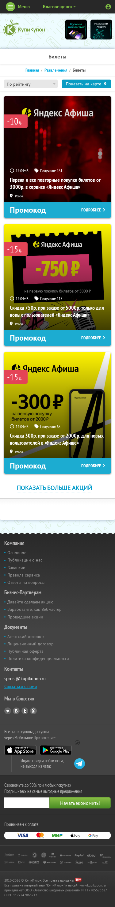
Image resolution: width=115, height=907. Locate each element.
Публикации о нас (24, 560)
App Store (20, 750)
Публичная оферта (25, 651)
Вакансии (16, 567)
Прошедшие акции (25, 617)
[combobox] (31, 84)
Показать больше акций (54, 487)
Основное (16, 552)
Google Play (56, 750)
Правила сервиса (23, 575)
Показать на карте (83, 84)
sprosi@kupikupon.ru (25, 678)
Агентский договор (25, 636)
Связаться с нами (20, 686)
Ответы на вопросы (25, 582)
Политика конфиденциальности (38, 658)
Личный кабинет (108, 6)
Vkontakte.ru (16, 710)
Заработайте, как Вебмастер (34, 609)
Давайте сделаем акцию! (31, 602)
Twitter (24, 710)
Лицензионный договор (30, 644)
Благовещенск (57, 6)
